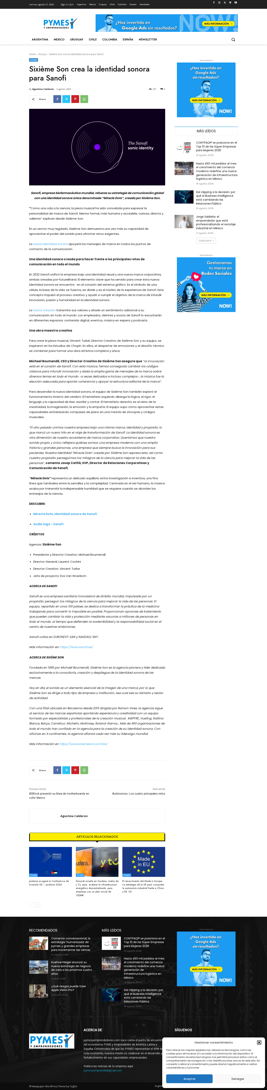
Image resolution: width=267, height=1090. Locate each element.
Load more (205, 240)
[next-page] (37, 904)
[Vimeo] (230, 3)
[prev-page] (31, 904)
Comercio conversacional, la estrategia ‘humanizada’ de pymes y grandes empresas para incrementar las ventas (70, 944)
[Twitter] (225, 3)
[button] (259, 1042)
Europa (43, 54)
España (127, 875)
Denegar (238, 1079)
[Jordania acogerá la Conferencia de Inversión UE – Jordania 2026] (50, 862)
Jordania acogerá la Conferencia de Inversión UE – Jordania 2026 (49, 882)
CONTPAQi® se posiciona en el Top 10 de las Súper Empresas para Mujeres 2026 (216, 146)
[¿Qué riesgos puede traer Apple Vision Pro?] (38, 991)
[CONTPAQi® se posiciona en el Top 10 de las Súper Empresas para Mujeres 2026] (184, 147)
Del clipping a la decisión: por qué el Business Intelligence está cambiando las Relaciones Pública (215, 198)
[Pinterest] (75, 99)
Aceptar (189, 1079)
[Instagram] (219, 3)
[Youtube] (235, 3)
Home (32, 54)
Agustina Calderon (43, 89)
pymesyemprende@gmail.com (103, 1070)
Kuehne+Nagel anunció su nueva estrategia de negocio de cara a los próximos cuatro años (71, 968)
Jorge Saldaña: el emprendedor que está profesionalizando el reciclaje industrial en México (216, 222)
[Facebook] (214, 3)
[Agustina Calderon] (44, 816)
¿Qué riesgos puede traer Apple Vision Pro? (68, 988)
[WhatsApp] (84, 99)
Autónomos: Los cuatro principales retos (138, 793)
